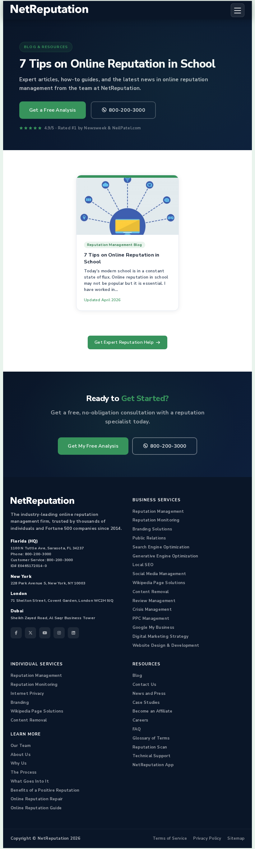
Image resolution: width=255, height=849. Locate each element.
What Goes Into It (30, 781)
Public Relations (149, 538)
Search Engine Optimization (161, 547)
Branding (20, 702)
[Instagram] (59, 632)
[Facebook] (16, 632)
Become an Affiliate (152, 711)
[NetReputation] (42, 501)
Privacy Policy (207, 838)
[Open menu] (237, 10)
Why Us (18, 763)
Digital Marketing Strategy (160, 636)
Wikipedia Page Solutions (158, 583)
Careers (140, 720)
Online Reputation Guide (36, 808)
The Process (23, 772)
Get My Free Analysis (93, 446)
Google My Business (153, 627)
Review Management (153, 601)
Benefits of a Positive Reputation (45, 790)
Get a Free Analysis (52, 110)
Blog (137, 675)
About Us (20, 754)
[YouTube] (44, 632)
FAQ (136, 729)
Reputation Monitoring (156, 520)
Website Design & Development (165, 645)
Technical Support (151, 756)
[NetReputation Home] (49, 10)
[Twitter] (30, 632)
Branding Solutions (152, 529)
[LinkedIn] (73, 632)
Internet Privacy (27, 693)
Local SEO (142, 565)
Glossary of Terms (150, 738)
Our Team (20, 745)
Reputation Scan (149, 747)
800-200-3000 (127, 110)
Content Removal (150, 592)
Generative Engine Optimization (165, 556)
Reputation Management (158, 511)
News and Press (148, 693)
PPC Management (150, 618)
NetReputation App (153, 765)
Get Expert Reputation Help (124, 342)
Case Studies (146, 702)
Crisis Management (152, 609)
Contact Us (144, 684)
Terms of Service (170, 838)
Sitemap (235, 838)
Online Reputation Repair (37, 799)
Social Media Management (159, 574)
